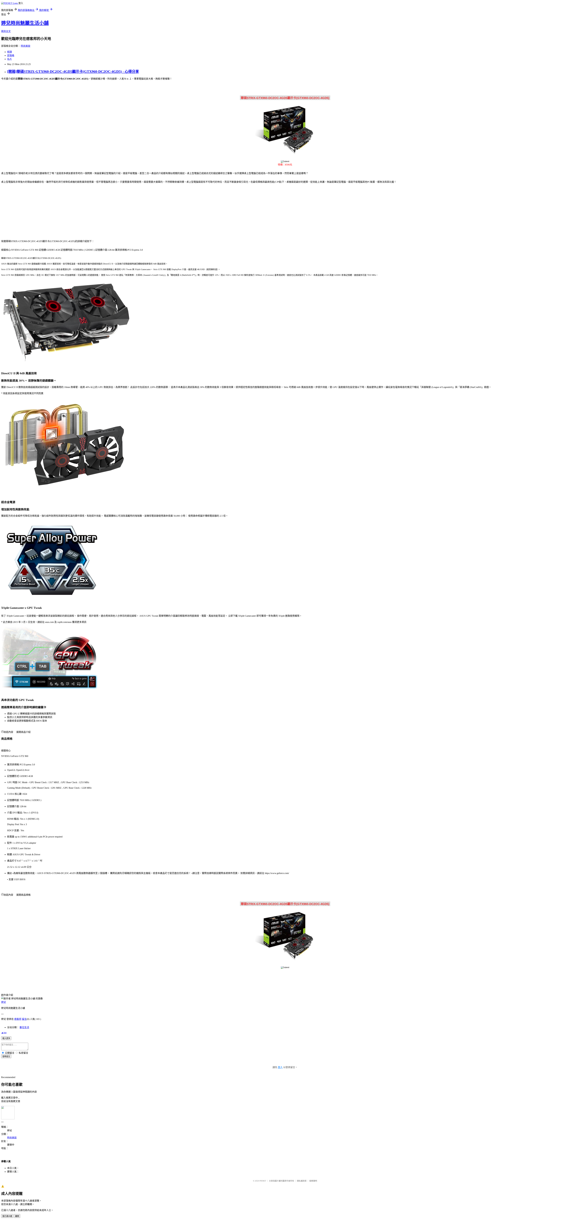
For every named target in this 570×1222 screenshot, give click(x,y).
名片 (9, 59)
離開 (17, 1216)
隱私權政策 (302, 1181)
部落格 (10, 55)
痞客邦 (17, 1019)
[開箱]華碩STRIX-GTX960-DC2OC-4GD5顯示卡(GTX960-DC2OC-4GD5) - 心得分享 (73, 71)
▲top (4, 1032)
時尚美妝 (25, 46)
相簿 (9, 52)
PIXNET (262, 1181)
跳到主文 (6, 31)
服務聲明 (313, 1181)
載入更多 (6, 1038)
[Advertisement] (27, 209)
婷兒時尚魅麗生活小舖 (25, 23)
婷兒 (3, 1002)
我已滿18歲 (7, 1216)
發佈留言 (6, 1056)
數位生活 (24, 1027)
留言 (24, 1019)
